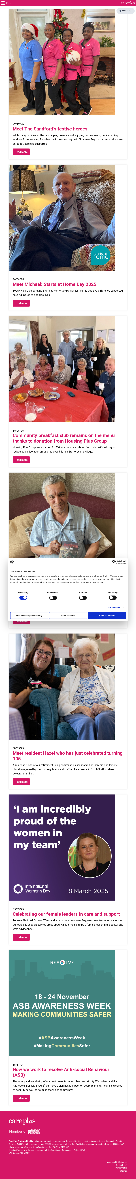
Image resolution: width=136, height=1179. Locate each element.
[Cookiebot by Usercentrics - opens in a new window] (114, 562)
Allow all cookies (107, 615)
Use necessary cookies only (29, 615)
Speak (125, 11)
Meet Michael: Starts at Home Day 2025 (55, 284)
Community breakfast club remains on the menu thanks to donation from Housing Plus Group (64, 438)
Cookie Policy (121, 1165)
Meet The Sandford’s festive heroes (51, 129)
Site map (123, 1171)
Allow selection (68, 615)
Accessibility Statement (117, 1162)
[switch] (53, 598)
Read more (21, 152)
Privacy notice (121, 1168)
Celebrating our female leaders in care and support (66, 914)
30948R (48, 1144)
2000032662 (118, 1144)
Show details (114, 607)
